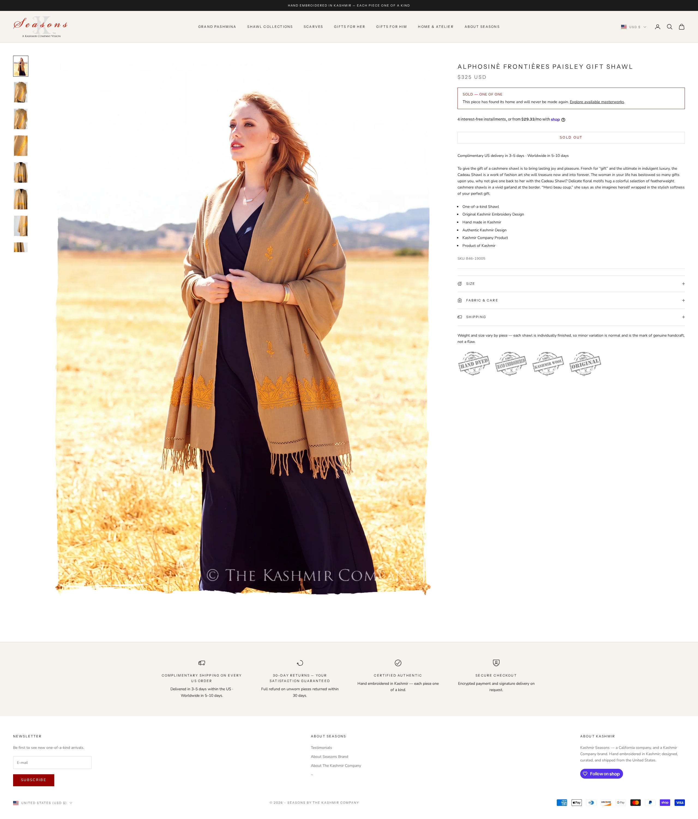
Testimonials (321, 747)
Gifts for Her (349, 27)
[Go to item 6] (20, 199)
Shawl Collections (270, 27)
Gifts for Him (391, 27)
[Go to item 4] (20, 145)
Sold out (571, 137)
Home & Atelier (435, 27)
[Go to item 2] (20, 92)
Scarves (313, 27)
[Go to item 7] (20, 226)
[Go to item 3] (20, 119)
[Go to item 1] (20, 66)
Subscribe (33, 780)
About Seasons (482, 27)
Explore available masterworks (597, 101)
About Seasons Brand (329, 756)
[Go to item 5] (20, 172)
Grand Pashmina (217, 27)
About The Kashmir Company (336, 765)
